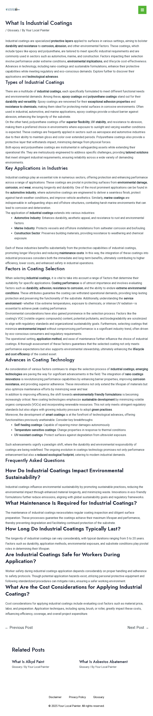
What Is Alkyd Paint (28, 661)
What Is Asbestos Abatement (103, 661)
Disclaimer (55, 697)
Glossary (13, 30)
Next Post (138, 627)
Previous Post (19, 627)
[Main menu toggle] (142, 10)
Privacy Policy (77, 697)
